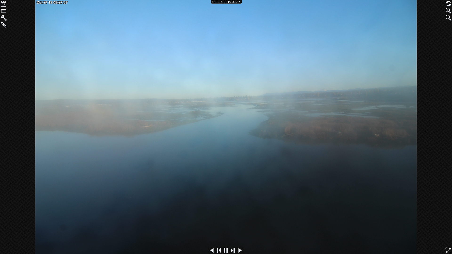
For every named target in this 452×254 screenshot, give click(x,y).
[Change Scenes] (3, 10)
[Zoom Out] (448, 17)
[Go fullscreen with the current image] (448, 250)
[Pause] (226, 250)
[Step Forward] (233, 250)
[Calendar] (3, 3)
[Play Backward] (211, 250)
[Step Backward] (218, 250)
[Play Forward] (240, 250)
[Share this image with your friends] (3, 24)
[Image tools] (3, 17)
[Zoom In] (448, 10)
